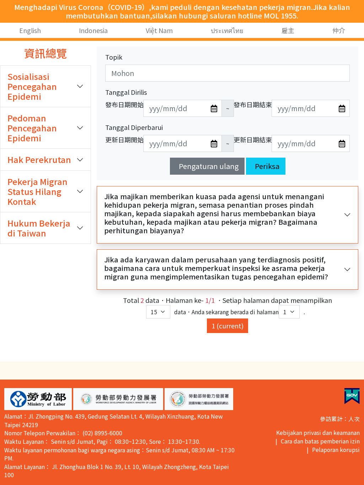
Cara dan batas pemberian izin (320, 441)
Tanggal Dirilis (126, 92)
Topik (113, 56)
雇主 (288, 30)
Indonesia (93, 30)
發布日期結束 (253, 104)
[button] (38, 399)
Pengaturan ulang (209, 166)
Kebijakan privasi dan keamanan (318, 433)
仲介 (338, 30)
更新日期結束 (253, 139)
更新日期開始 (124, 139)
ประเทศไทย (227, 30)
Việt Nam (159, 30)
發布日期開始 (124, 104)
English (30, 30)
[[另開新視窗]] (352, 396)
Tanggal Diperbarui (134, 127)
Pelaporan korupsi (336, 450)
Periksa (267, 166)
